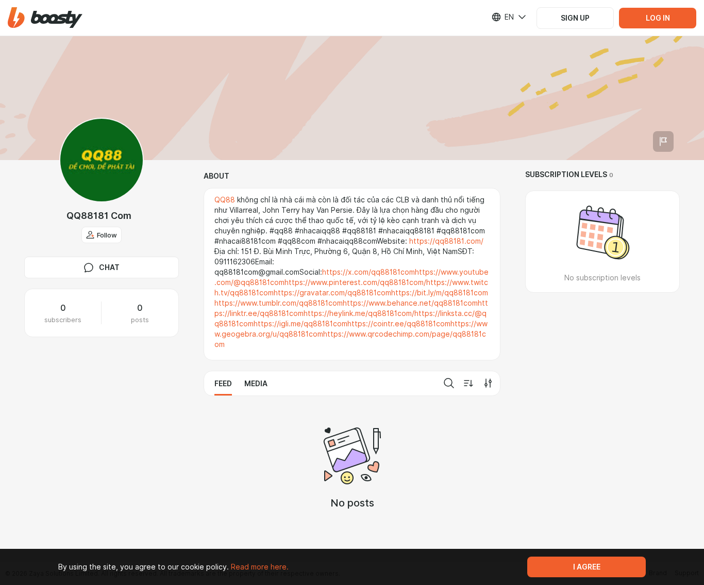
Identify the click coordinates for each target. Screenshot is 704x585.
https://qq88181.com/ (446, 241)
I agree (586, 567)
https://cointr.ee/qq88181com (398, 324)
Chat (109, 267)
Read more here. (260, 567)
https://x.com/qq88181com (368, 272)
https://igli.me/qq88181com (300, 324)
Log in (658, 18)
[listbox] (502, 17)
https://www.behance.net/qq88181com (410, 303)
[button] (45, 17)
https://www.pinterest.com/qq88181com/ (355, 282)
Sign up (575, 18)
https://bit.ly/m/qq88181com (439, 293)
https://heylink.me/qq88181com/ (359, 313)
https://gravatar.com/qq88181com (332, 293)
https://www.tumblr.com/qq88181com (278, 303)
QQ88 (224, 200)
